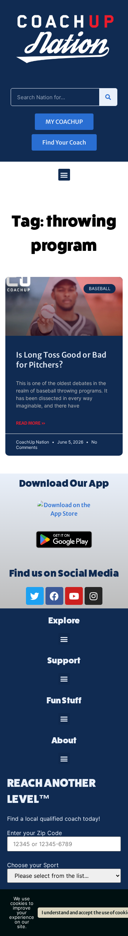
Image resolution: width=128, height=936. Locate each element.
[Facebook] (54, 596)
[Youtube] (74, 596)
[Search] (108, 97)
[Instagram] (93, 596)
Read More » (31, 423)
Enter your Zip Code (34, 833)
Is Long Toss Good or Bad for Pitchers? (61, 360)
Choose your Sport (33, 865)
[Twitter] (35, 596)
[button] (64, 175)
